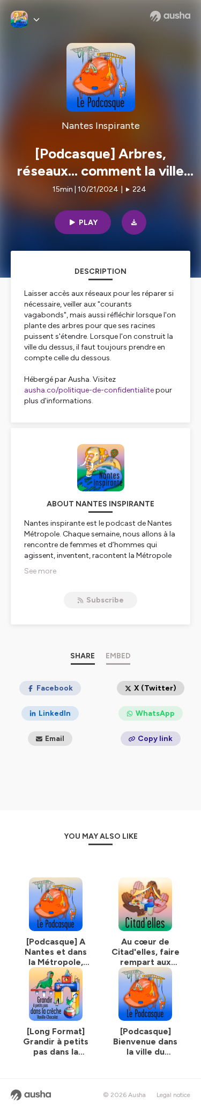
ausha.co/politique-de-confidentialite (89, 390)
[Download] (134, 222)
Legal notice (173, 1095)
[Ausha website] (170, 16)
